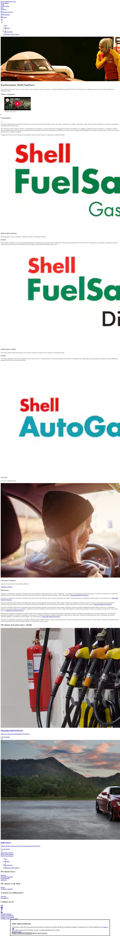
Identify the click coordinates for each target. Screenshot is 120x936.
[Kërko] (60, 20)
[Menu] (60, 22)
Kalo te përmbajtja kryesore (8, 1)
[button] (60, 10)
